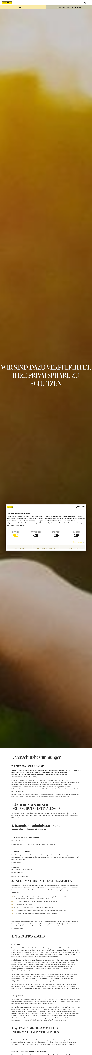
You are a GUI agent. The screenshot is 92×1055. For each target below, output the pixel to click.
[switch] (35, 535)
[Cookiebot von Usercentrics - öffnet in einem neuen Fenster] (77, 507)
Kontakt (23, 7)
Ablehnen (19, 548)
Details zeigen (77, 542)
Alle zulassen (72, 548)
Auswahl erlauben (46, 548)
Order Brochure (69, 7)
